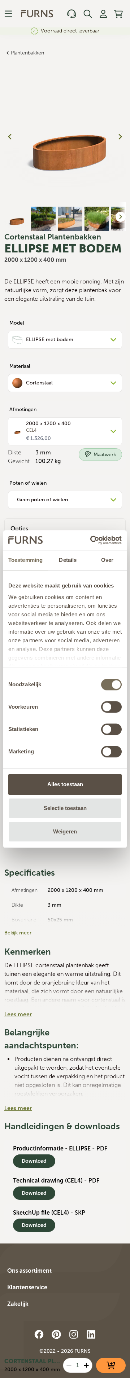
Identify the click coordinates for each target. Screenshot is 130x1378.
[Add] (86, 1365)
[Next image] (120, 136)
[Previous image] (10, 136)
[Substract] (69, 1365)
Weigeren (65, 831)
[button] (65, 1272)
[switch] (111, 707)
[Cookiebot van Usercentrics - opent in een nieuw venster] (92, 540)
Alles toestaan (65, 784)
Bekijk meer (17, 933)
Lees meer (18, 1014)
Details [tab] (68, 560)
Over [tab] (107, 560)
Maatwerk (105, 455)
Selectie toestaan (65, 808)
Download (34, 1161)
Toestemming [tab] (25, 560)
